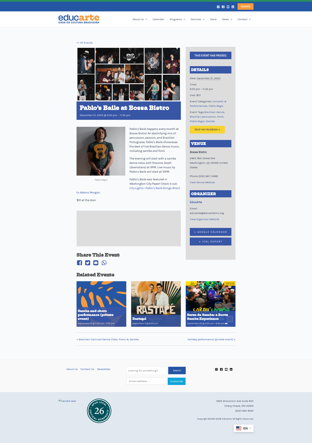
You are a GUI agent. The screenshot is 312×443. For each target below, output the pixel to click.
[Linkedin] (232, 6)
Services (196, 19)
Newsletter (103, 369)
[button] (246, 6)
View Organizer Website (204, 219)
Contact (242, 19)
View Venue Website (202, 182)
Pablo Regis (216, 105)
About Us (138, 19)
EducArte (196, 202)
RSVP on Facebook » (207, 129)
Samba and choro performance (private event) (96, 315)
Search (177, 370)
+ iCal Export (210, 241)
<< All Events (85, 42)
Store (213, 19)
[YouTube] (228, 6)
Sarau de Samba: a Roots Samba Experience (207, 317)
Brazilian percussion (203, 116)
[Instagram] (218, 6)
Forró (220, 116)
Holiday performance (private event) (211, 339)
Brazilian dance (214, 112)
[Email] (96, 263)
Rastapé (139, 319)
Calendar (158, 19)
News (225, 19)
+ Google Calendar (210, 231)
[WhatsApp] (104, 263)
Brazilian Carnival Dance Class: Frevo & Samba (108, 339)
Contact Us (87, 369)
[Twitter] (88, 263)
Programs (176, 19)
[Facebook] (223, 6)
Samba (210, 121)
